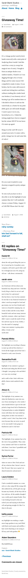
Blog (17, 8)
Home (11, 8)
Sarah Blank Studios (10, 3)
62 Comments (8, 26)
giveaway (6, 217)
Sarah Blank (7, 24)
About (4, 8)
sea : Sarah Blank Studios (11, 550)
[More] (21, 8)
